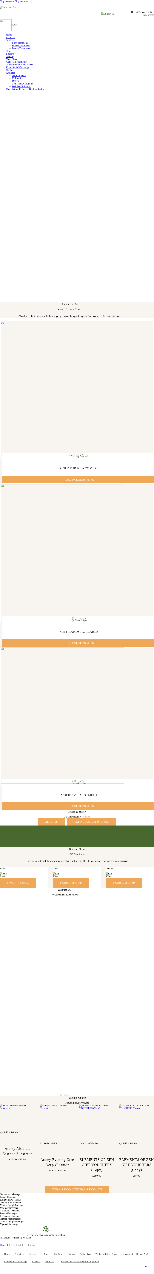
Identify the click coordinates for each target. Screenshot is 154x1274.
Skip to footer (21, 1)
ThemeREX (5, 1245)
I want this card (18, 882)
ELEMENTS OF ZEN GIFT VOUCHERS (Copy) (97, 1165)
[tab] (77, 1194)
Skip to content (7, 1)
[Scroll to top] (145, 1265)
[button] (61, 1095)
